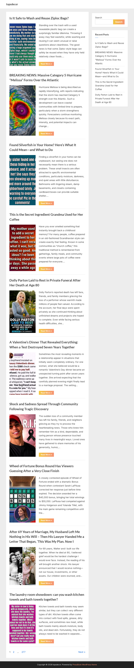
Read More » (47, 64)
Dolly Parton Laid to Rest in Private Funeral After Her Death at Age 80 (108, 98)
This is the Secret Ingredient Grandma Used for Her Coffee (109, 86)
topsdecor (12, 4)
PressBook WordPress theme (85, 665)
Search (98, 17)
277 (24, 652)
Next (80, 652)
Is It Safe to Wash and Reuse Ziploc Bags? (39, 18)
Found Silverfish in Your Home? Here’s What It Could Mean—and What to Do (109, 73)
